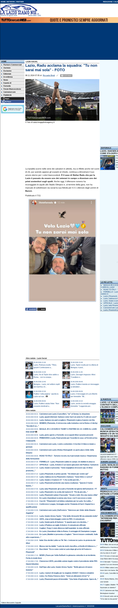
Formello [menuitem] (7, 86)
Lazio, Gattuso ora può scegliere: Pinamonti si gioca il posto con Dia (67, 420)
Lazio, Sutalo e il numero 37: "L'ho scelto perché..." (60, 480)
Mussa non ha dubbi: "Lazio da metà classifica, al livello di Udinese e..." (68, 546)
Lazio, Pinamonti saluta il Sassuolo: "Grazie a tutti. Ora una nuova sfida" (68, 495)
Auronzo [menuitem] (6, 68)
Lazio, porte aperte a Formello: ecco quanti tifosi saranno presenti (66, 435)
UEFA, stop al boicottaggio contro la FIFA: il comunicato (61, 519)
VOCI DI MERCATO (108, 513)
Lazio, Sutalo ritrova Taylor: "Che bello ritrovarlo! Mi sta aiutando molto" (68, 516)
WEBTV (104, 489)
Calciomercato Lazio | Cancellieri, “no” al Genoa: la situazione (64, 414)
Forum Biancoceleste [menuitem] (12, 89)
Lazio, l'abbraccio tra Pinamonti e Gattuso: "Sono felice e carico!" (66, 477)
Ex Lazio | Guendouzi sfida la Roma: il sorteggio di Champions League (67, 531)
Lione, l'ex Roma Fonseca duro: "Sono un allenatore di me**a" (64, 576)
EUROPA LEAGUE (108, 462)
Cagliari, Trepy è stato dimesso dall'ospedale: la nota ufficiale (64, 528)
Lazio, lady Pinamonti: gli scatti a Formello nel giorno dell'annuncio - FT (68, 489)
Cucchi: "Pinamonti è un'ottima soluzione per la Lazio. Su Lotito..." (66, 501)
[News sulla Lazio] (19, 9)
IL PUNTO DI (106, 399)
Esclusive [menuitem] (7, 71)
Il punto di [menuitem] (7, 83)
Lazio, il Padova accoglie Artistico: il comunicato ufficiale (62, 525)
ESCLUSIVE (106, 426)
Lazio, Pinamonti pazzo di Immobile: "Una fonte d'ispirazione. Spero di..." (68, 579)
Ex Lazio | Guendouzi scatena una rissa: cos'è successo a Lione (65, 498)
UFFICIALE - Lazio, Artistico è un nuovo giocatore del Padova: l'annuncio (68, 465)
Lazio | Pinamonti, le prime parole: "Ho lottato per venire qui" (64, 474)
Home (3, 62)
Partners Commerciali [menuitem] (12, 65)
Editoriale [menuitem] (7, 74)
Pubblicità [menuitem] (7, 95)
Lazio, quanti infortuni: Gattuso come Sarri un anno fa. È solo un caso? (68, 417)
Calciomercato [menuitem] (9, 92)
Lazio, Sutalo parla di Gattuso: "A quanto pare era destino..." (63, 522)
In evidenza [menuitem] (8, 77)
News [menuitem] (5, 80)
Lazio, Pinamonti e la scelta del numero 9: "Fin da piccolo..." (63, 492)
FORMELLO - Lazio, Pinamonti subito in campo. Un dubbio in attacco (67, 462)
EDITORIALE (106, 148)
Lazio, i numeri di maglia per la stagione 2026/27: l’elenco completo (66, 573)
